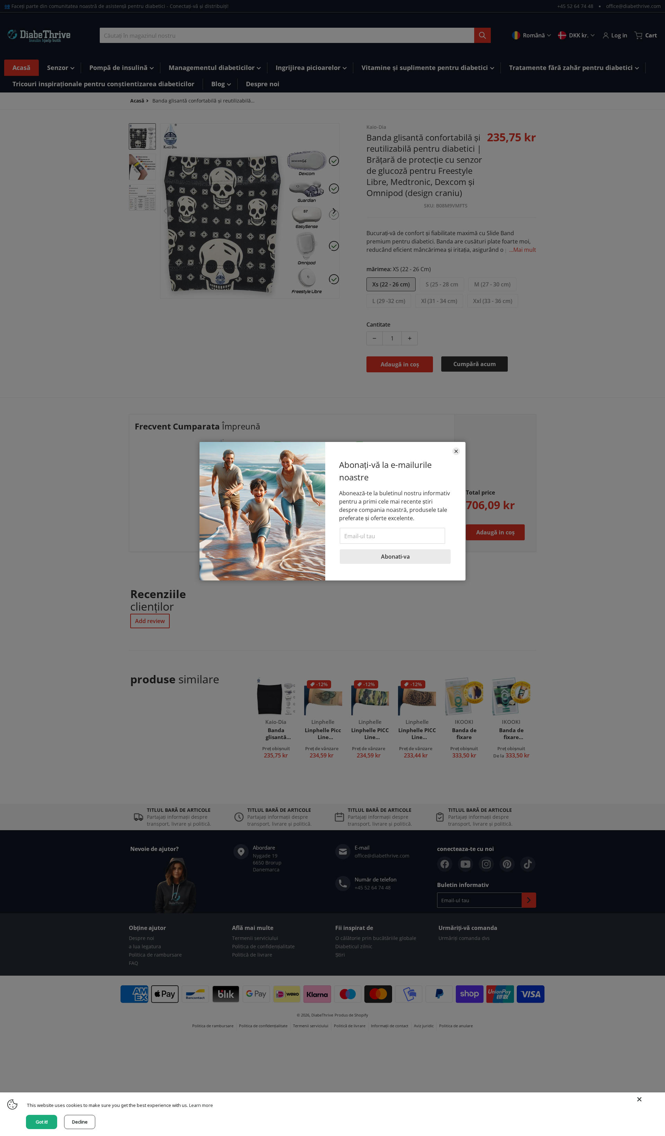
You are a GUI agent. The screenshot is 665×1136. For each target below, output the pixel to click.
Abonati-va (395, 556)
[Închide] (456, 451)
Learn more (201, 1105)
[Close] (639, 1099)
